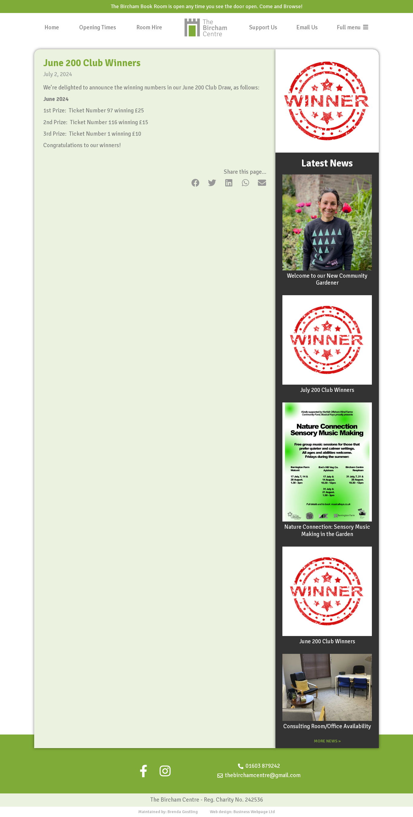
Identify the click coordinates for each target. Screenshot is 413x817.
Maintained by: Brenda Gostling (168, 811)
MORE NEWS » (327, 741)
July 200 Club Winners (327, 390)
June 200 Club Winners (327, 641)
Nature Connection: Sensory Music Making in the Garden (327, 530)
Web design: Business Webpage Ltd (242, 811)
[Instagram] (165, 771)
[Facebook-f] (143, 771)
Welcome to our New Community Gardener (327, 279)
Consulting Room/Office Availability (327, 726)
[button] (195, 182)
